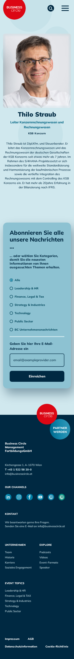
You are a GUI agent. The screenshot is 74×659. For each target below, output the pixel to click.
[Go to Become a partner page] (60, 429)
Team (8, 552)
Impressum (12, 638)
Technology (12, 606)
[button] (50, 8)
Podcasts (45, 552)
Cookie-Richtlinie (56, 646)
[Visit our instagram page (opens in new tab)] (19, 497)
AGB (31, 638)
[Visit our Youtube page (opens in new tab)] (40, 497)
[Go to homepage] (47, 414)
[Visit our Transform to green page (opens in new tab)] (61, 497)
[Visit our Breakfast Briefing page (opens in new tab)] (51, 497)
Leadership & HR (15, 590)
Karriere (10, 562)
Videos (43, 557)
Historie (9, 557)
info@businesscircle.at (18, 473)
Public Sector (13, 611)
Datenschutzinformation (21, 646)
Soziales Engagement (18, 567)
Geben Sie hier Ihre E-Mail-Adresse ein (31, 346)
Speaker (44, 567)
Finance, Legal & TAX (18, 595)
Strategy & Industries (18, 600)
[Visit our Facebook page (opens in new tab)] (29, 497)
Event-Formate (48, 562)
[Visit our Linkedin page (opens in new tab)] (8, 497)
